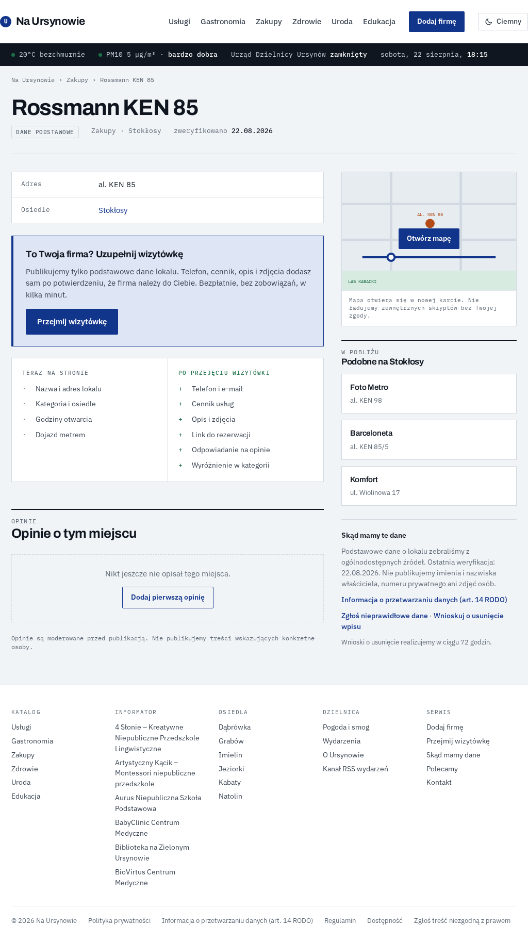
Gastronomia (223, 21)
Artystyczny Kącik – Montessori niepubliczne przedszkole (155, 773)
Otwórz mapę (429, 238)
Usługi (179, 21)
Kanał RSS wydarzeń (355, 768)
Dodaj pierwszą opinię (168, 597)
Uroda (342, 21)
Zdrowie (306, 21)
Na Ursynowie (44, 21)
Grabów (231, 741)
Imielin (230, 754)
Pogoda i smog (346, 727)
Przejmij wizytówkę (72, 321)
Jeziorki (231, 768)
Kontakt (439, 782)
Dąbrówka (235, 727)
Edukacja (379, 21)
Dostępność (385, 920)
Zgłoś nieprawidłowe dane (384, 615)
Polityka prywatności (119, 920)
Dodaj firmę (436, 21)
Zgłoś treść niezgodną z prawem (462, 920)
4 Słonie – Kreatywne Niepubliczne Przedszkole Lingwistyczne (157, 737)
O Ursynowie (343, 754)
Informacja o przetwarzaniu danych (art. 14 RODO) (424, 599)
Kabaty (230, 782)
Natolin (230, 796)
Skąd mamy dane (453, 754)
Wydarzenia (341, 741)
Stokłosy (112, 210)
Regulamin (340, 920)
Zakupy (269, 21)
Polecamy (442, 768)
